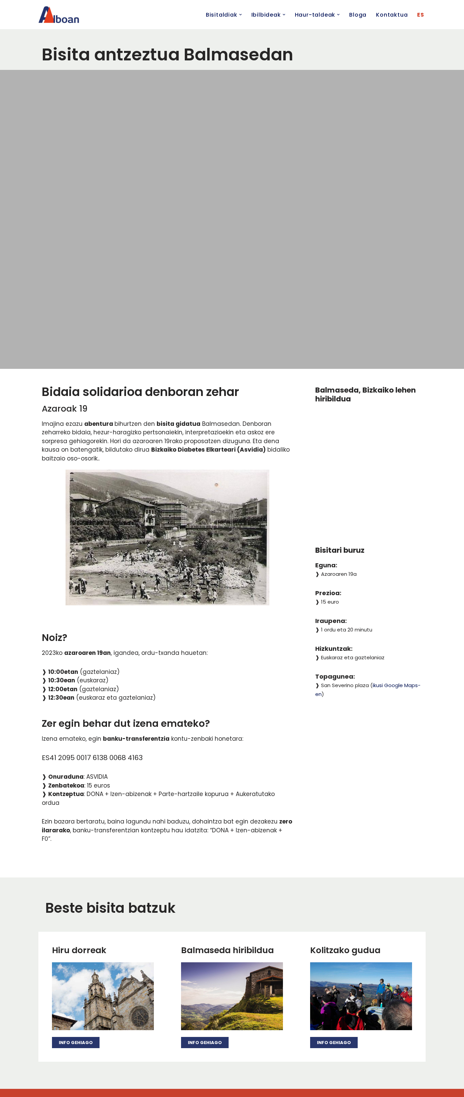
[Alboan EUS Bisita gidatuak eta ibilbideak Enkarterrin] (58, 14)
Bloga (358, 15)
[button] (240, 14)
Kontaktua (392, 15)
